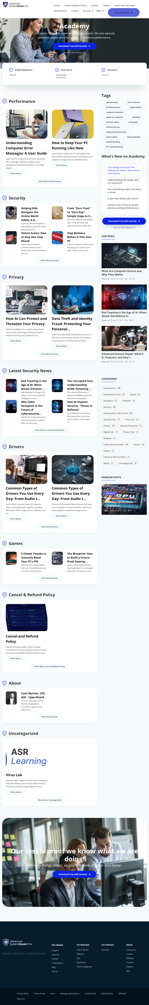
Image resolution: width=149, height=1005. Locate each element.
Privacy (108, 425)
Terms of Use (39, 993)
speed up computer (114, 117)
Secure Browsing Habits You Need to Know (124, 191)
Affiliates (130, 958)
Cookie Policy (90, 993)
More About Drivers (49, 526)
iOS (72, 52)
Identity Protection (130, 425)
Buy (128, 971)
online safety (111, 137)
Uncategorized (127, 463)
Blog (54, 967)
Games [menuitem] (106, 5)
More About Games (49, 578)
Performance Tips (113, 394)
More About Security (50, 260)
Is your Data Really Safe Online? (123, 198)
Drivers (138, 444)
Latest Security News (115, 444)
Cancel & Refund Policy (116, 457)
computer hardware (114, 112)
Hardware (109, 400)
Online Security (113, 127)
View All (13, 75)
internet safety (112, 122)
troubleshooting (113, 142)
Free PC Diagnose (84, 966)
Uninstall (122, 993)
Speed (134, 394)
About (107, 463)
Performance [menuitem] (60, 10)
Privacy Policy (23, 993)
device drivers (133, 102)
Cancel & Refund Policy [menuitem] (75, 5)
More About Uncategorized (49, 800)
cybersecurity (112, 102)
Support (55, 950)
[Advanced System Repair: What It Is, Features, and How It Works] (124, 338)
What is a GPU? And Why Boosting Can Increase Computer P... (120, 502)
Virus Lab (131, 419)
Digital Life (110, 432)
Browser (109, 438)
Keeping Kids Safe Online (61, 76)
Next (141, 499)
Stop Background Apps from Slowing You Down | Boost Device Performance (124, 170)
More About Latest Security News (49, 430)
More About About (49, 716)
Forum (55, 971)
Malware (80, 954)
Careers (129, 954)
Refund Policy (107, 993)
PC (84, 52)
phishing (136, 117)
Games (108, 450)
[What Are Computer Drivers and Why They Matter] (124, 255)
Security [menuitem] (87, 10)
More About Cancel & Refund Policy (49, 666)
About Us (21, 998)
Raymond (105, 279)
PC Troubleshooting (114, 147)
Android (78, 52)
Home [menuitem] (57, 5)
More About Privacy (49, 354)
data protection (133, 137)
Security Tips (111, 419)
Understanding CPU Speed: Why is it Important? (123, 181)
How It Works (82, 949)
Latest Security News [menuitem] (125, 5)
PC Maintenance (113, 107)
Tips (78, 958)
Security (109, 407)
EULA (52, 993)
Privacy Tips (130, 432)
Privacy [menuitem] (74, 10)
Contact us (131, 949)
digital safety (135, 107)
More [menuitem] (99, 10)
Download (81, 962)
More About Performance (50, 181)
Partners (105, 949)
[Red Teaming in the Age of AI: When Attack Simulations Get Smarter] (124, 297)
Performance (111, 388)
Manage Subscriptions (69, 993)
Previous (107, 499)
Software (128, 400)
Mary (106, 510)
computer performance (116, 132)
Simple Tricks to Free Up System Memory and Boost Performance (123, 206)
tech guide (133, 122)
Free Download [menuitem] (122, 12)
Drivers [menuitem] (95, 5)
